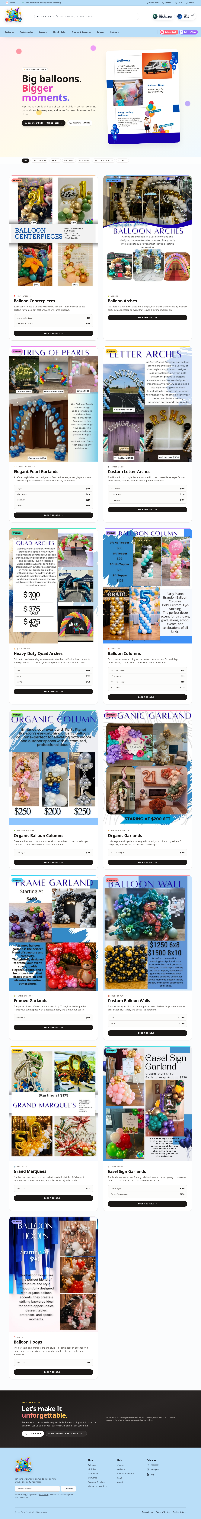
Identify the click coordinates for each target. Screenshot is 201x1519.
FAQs (180, 3)
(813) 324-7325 (34, 1433)
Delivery (121, 1469)
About (191, 3)
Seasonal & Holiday (97, 1482)
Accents (122, 160)
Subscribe (68, 1488)
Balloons (92, 1465)
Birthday (92, 1469)
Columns (68, 160)
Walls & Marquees (104, 160)
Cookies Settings (179, 1512)
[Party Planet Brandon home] (13, 16)
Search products (45, 16)
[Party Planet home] (13, 14)
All (25, 160)
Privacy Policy (44, 1494)
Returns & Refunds (126, 1473)
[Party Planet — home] (23, 1465)
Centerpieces (39, 160)
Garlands (84, 160)
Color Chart (153, 3)
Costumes (92, 1477)
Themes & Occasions (97, 1486)
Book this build (52, 333)
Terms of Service (163, 1512)
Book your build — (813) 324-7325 (43, 123)
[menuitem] (10, 32)
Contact (168, 3)
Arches (55, 160)
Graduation (93, 1473)
